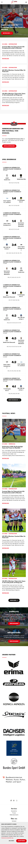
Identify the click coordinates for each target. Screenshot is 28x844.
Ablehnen (11, 840)
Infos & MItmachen (9, 146)
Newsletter (14, 811)
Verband (14, 821)
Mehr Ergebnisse (13, 400)
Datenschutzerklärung (7, 838)
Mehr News (13, 600)
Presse (14, 813)
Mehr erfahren (14, 623)
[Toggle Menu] (2, 2)
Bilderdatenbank (14, 814)
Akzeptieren (21, 840)
